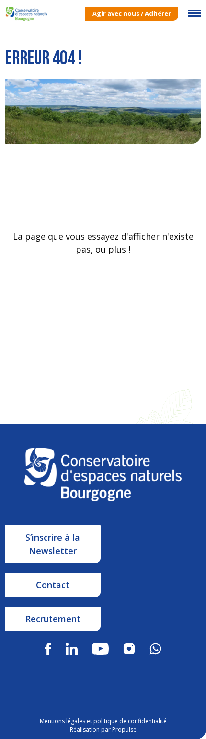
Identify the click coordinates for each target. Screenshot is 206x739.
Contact (52, 584)
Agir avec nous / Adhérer (131, 13)
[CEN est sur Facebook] (48, 647)
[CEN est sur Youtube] (100, 647)
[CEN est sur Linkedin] (72, 647)
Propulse (124, 730)
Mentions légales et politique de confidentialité (103, 721)
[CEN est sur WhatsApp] (155, 647)
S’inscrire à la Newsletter (52, 544)
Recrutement (52, 618)
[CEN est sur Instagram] (129, 647)
